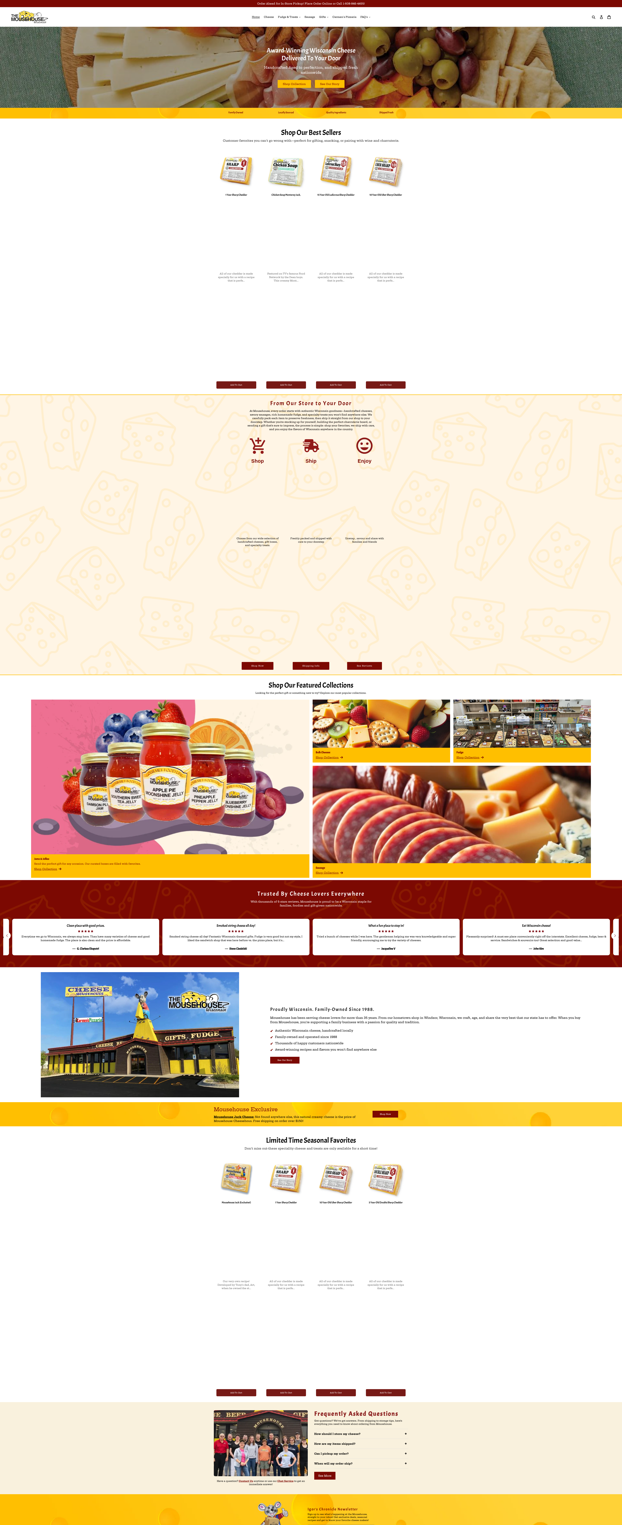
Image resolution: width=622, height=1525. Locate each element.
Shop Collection (294, 84)
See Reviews (364, 666)
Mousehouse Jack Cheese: (234, 1117)
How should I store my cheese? (360, 1433)
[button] (615, 935)
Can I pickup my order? (360, 1453)
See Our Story (329, 84)
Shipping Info (311, 666)
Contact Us (246, 1481)
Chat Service (285, 1481)
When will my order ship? (360, 1463)
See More (324, 1475)
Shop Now (257, 666)
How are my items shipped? (360, 1443)
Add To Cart (236, 385)
